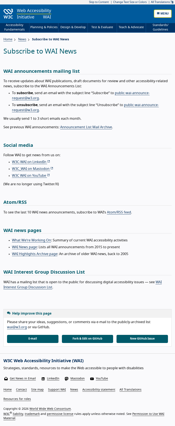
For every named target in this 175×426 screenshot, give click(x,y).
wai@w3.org (17, 327)
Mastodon (77, 378)
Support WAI (57, 389)
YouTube (102, 378)
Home (7, 39)
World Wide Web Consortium (50, 408)
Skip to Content (99, 2)
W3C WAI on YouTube (29, 175)
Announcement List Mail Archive (86, 127)
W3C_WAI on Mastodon (31, 169)
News (74, 389)
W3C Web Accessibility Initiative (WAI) (43, 361)
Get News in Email (23, 378)
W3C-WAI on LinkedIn (29, 162)
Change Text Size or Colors (130, 2)
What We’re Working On (31, 240)
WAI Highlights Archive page (34, 254)
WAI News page (24, 247)
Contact (21, 389)
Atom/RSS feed (119, 212)
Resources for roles (17, 399)
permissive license (60, 414)
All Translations (161, 2)
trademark (32, 414)
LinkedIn (53, 378)
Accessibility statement (98, 389)
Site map (37, 389)
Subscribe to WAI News (50, 39)
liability (18, 414)
